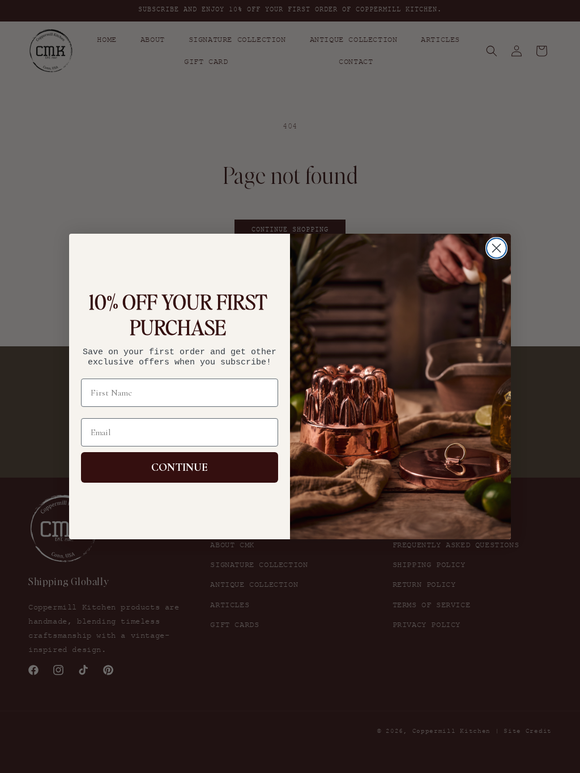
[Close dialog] (496, 248)
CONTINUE (179, 467)
